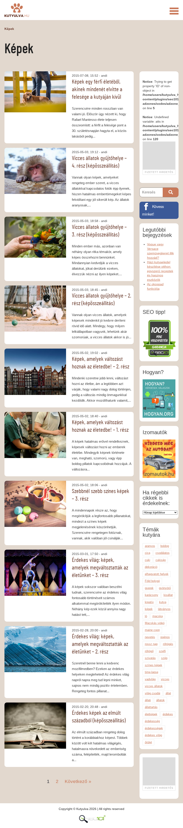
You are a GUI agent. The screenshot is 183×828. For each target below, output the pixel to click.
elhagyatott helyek (156, 574)
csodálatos (163, 553)
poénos (165, 637)
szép (164, 658)
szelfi (162, 651)
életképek (151, 714)
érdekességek (154, 728)
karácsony (151, 595)
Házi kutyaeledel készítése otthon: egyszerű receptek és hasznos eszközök (160, 271)
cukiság (161, 560)
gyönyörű (165, 588)
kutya (162, 602)
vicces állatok (154, 686)
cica (147, 553)
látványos (164, 609)
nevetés (150, 637)
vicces (165, 679)
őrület (148, 742)
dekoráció (151, 567)
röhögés (168, 644)
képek (149, 609)
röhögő (149, 651)
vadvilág (150, 679)
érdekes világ (153, 735)
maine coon (152, 630)
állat (168, 693)
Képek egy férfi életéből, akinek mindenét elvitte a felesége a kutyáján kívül (97, 89)
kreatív (149, 602)
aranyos (150, 546)
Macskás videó (154, 623)
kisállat (168, 595)
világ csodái (152, 693)
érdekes (168, 714)
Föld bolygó (152, 581)
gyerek (149, 588)
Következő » (78, 781)
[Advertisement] (158, 155)
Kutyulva (16, 10)
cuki (147, 560)
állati (148, 700)
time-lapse (151, 672)
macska (157, 616)
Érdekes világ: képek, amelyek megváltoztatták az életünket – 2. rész (100, 644)
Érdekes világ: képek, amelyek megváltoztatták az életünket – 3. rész (100, 567)
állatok (160, 700)
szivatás (150, 658)
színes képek (153, 665)
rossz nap (151, 644)
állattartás (151, 707)
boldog (164, 546)
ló (146, 616)
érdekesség (152, 721)
